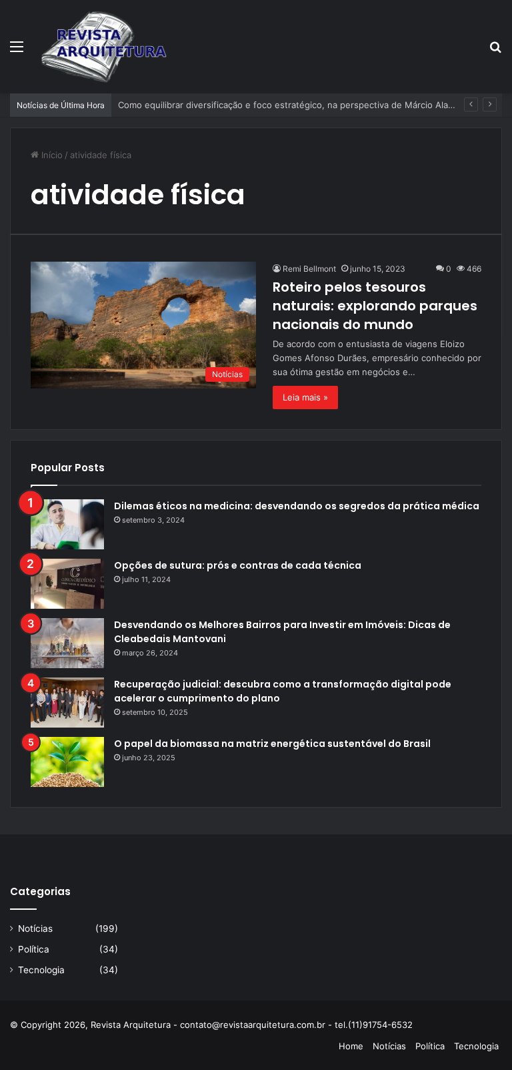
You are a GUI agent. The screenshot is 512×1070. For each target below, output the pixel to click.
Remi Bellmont (309, 269)
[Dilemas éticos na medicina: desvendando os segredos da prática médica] (67, 524)
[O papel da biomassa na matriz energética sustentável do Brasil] (67, 762)
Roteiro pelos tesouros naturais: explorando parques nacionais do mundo (375, 306)
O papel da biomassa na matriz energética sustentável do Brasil (272, 743)
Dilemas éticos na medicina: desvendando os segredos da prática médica (296, 506)
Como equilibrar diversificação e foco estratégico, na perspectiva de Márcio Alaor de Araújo (308, 104)
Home (351, 1046)
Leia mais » (305, 397)
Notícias (35, 928)
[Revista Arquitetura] (104, 46)
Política (33, 949)
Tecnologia (41, 970)
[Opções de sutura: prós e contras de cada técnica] (67, 584)
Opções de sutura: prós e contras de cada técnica (237, 565)
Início (51, 155)
